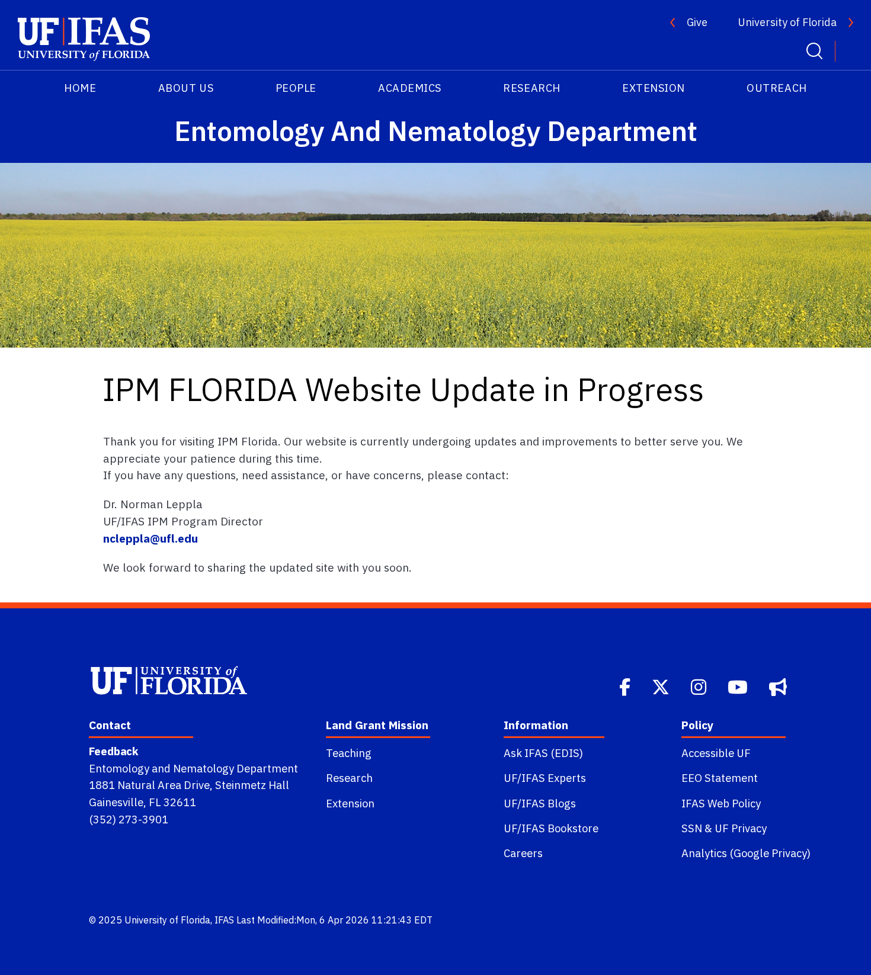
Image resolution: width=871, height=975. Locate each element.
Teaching (349, 753)
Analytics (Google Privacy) (746, 853)
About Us (185, 88)
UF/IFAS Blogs (540, 803)
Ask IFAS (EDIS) (543, 753)
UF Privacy (741, 828)
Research (531, 88)
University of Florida (787, 22)
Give (697, 22)
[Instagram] (700, 686)
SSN (691, 828)
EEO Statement (719, 778)
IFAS (224, 920)
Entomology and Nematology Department (193, 768)
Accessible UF (716, 753)
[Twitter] (662, 686)
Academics (409, 88)
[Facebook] (626, 686)
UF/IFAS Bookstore (551, 828)
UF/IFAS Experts (545, 778)
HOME (80, 88)
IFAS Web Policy (721, 803)
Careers (523, 853)
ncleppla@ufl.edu (150, 538)
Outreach (776, 88)
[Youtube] (739, 686)
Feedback (113, 751)
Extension (653, 88)
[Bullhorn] (779, 686)
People (296, 88)
